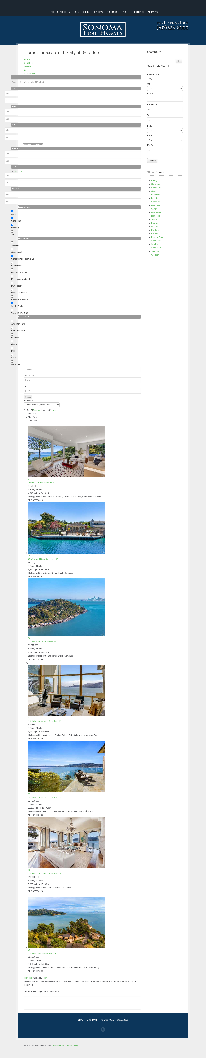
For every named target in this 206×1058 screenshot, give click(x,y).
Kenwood (155, 223)
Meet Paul (153, 12)
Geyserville (156, 202)
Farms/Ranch (17, 266)
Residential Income (19, 299)
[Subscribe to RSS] (103, 1031)
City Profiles (82, 12)
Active (14, 214)
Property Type (153, 74)
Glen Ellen (155, 205)
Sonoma (155, 251)
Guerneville (156, 212)
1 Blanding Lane (42, 953)
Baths (14, 125)
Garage (14, 344)
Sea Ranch (156, 244)
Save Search (29, 73)
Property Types (24, 238)
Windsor (155, 255)
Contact (139, 12)
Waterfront (15, 364)
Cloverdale (156, 187)
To (148, 115)
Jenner (154, 219)
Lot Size (15, 167)
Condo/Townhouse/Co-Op (22, 259)
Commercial (16, 252)
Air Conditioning (18, 324)
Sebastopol (156, 248)
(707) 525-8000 (172, 28)
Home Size (16, 148)
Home (50, 12)
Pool (13, 351)
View (13, 358)
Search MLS (64, 12)
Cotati (153, 191)
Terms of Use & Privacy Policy (65, 1046)
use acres (19, 171)
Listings (27, 66)
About (126, 12)
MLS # (150, 94)
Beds (14, 106)
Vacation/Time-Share (20, 313)
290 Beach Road (42, 482)
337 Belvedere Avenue (44, 797)
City (149, 84)
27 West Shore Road (44, 642)
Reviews (98, 12)
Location (15, 77)
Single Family (17, 306)
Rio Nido (155, 234)
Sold (13, 234)
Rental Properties (19, 293)
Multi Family (16, 286)
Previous (37, 410)
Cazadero (155, 184)
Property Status (24, 207)
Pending (15, 228)
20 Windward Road (43, 559)
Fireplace (15, 337)
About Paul (107, 1020)
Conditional (16, 221)
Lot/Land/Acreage (19, 272)
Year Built (15, 189)
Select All (15, 245)
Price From (152, 104)
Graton (154, 209)
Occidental (156, 226)
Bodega (154, 180)
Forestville (155, 195)
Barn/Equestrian (18, 331)
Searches (28, 63)
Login (26, 70)
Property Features (25, 317)
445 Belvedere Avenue (44, 721)
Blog (80, 1020)
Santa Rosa (156, 241)
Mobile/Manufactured (20, 279)
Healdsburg (156, 216)
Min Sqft (150, 145)
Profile (27, 59)
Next (54, 410)
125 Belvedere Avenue (44, 873)
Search (28, 397)
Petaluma (155, 230)
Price (14, 88)
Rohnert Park (157, 237)
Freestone (155, 198)
